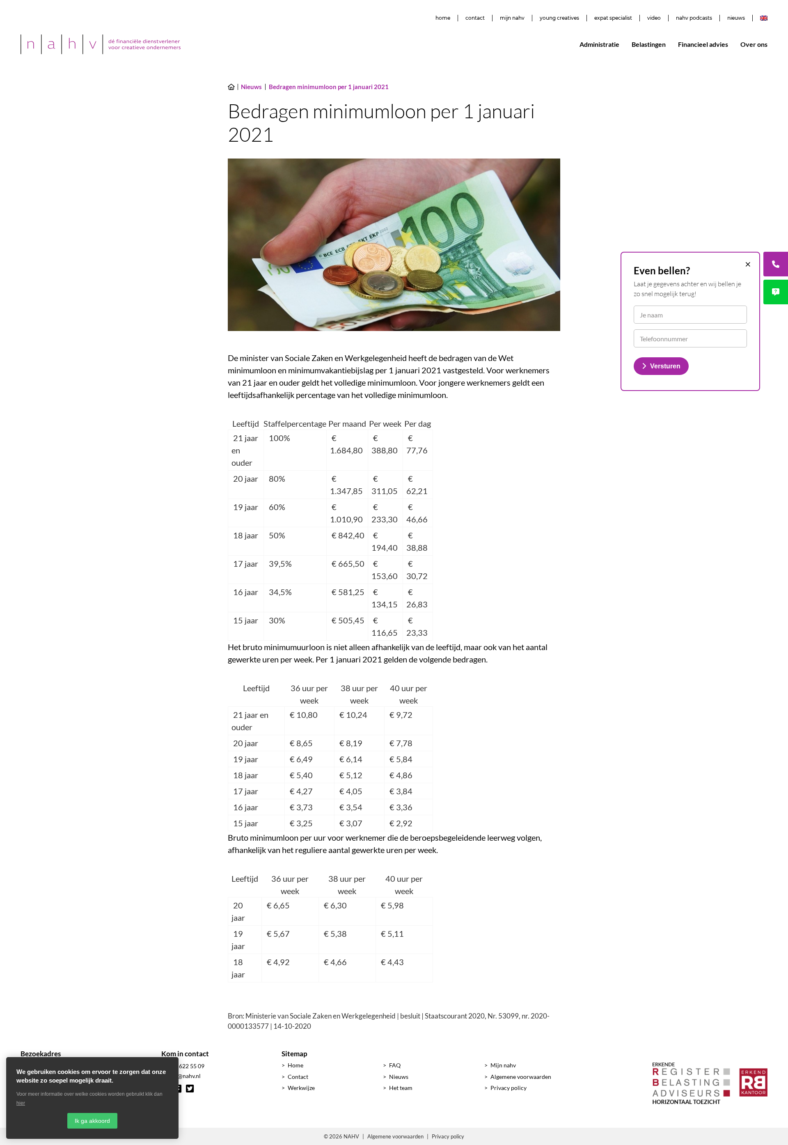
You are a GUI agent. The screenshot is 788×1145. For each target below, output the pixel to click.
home (442, 18)
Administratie (599, 44)
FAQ (395, 1065)
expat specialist (613, 18)
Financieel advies (703, 44)
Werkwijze (301, 1087)
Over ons (753, 44)
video (654, 18)
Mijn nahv (503, 1065)
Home (295, 1065)
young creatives (559, 18)
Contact (298, 1076)
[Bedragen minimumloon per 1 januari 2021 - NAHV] (101, 44)
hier (20, 1103)
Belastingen (649, 44)
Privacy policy (508, 1087)
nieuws (736, 18)
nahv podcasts (694, 18)
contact (475, 18)
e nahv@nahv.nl (181, 1075)
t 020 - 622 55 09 (182, 1065)
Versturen (665, 366)
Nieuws (398, 1076)
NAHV (351, 1136)
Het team (400, 1087)
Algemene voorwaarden (520, 1076)
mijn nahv (512, 18)
